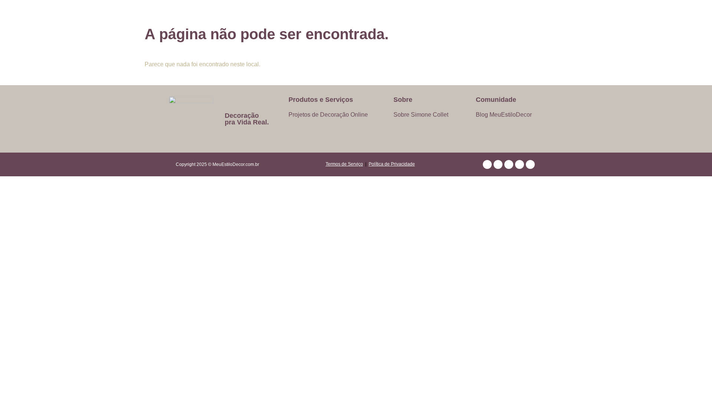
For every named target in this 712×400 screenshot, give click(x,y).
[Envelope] (530, 164)
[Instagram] (498, 164)
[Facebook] (519, 164)
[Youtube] (508, 164)
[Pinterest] (487, 164)
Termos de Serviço (344, 164)
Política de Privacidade (392, 164)
